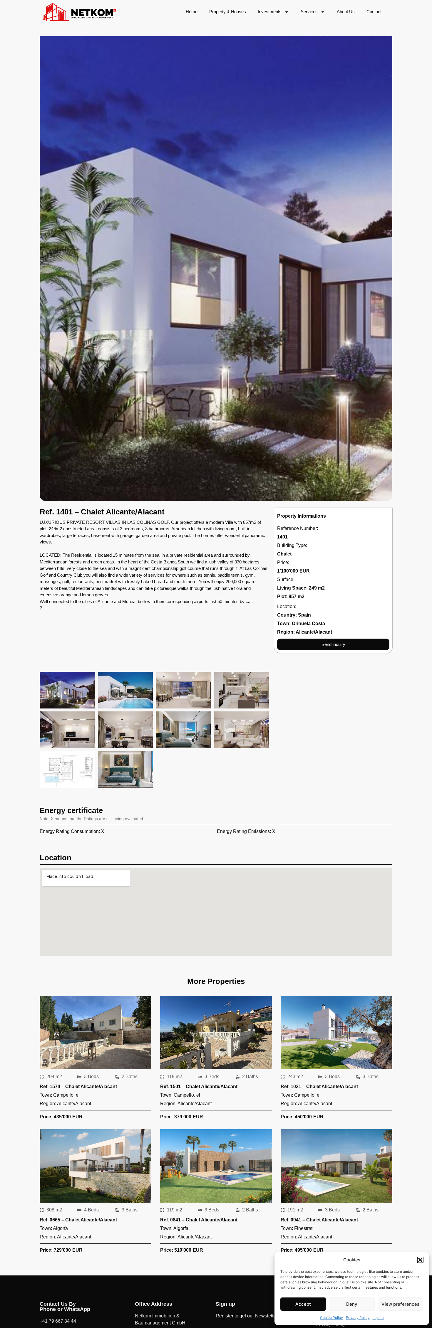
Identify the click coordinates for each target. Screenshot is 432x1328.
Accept (303, 1304)
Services (309, 11)
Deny (351, 1304)
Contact (373, 11)
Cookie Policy (331, 1317)
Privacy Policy (358, 1317)
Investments (270, 11)
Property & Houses (227, 11)
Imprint (378, 1317)
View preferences (400, 1304)
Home (191, 11)
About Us (346, 11)
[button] (420, 1260)
